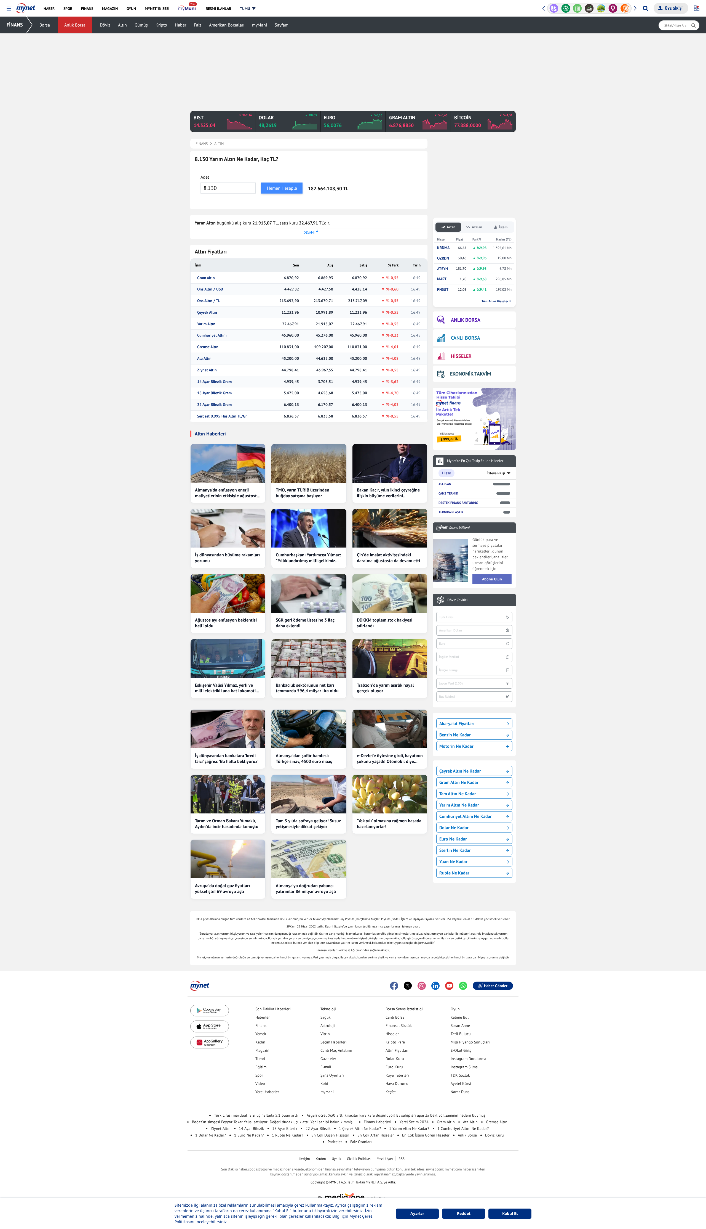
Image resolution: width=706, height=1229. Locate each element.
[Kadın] (613, 8)
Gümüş (141, 25)
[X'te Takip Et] (408, 986)
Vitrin (325, 1033)
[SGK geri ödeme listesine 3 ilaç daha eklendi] (308, 593)
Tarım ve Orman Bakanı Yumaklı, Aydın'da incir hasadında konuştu (226, 823)
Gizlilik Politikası (359, 1158)
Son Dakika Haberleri (273, 1008)
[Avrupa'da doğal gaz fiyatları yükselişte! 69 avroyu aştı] (228, 859)
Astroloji (327, 1025)
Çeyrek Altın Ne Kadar (460, 771)
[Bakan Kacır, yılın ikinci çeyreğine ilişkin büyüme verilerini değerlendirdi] (389, 463)
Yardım (321, 1158)
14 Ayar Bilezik (251, 1128)
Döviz (105, 25)
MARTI (442, 279)
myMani (259, 25)
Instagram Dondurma (468, 1058)
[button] (9, 9)
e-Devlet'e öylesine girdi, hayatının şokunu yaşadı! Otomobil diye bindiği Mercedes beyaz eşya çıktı (390, 758)
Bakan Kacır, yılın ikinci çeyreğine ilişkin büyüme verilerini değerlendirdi (388, 493)
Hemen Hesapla (282, 188)
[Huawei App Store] (209, 1042)
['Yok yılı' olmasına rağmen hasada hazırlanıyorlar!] (389, 794)
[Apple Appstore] (209, 1026)
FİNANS (15, 25)
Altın (122, 25)
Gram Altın (206, 278)
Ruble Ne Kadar (454, 873)
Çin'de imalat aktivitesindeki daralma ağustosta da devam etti (388, 557)
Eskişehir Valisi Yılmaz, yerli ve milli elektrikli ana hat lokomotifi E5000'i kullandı (226, 688)
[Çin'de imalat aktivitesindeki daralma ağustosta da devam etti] (389, 528)
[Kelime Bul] (577, 8)
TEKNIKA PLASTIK (450, 512)
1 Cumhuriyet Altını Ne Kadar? (463, 1128)
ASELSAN (444, 484)
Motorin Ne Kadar (456, 746)
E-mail (325, 1066)
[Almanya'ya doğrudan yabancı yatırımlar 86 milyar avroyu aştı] (308, 859)
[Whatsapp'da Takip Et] (463, 986)
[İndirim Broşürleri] (554, 8)
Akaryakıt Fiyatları (456, 723)
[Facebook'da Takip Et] (394, 986)
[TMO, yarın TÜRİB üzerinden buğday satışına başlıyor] (308, 463)
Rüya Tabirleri (397, 1075)
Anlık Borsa (74, 25)
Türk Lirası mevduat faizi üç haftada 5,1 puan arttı (256, 1115)
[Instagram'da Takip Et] (422, 986)
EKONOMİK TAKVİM (470, 374)
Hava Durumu (397, 1083)
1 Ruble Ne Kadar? (287, 1135)
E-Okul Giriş (461, 1050)
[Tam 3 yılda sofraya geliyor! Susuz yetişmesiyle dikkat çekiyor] (308, 794)
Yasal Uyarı (385, 1158)
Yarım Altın (206, 324)
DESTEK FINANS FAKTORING (458, 503)
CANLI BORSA (465, 338)
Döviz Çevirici (457, 600)
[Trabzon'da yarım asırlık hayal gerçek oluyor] (389, 658)
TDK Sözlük (460, 1075)
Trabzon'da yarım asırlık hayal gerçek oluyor (385, 688)
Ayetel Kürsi (461, 1083)
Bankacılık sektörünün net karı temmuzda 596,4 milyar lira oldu (307, 688)
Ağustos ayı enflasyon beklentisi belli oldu (226, 622)
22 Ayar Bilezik (318, 1128)
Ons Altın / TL (208, 300)
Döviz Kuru (494, 1135)
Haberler (262, 1017)
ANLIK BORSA (465, 320)
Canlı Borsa (395, 1017)
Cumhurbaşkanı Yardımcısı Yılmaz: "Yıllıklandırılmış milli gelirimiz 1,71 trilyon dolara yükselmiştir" (308, 558)
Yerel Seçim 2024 (414, 1121)
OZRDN (443, 258)
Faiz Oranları (361, 1141)
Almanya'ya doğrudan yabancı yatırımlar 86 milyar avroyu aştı (306, 888)
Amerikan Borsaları (226, 25)
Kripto (161, 25)
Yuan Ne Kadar (453, 861)
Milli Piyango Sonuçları (470, 1042)
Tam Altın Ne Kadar (457, 793)
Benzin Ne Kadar (455, 735)
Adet (204, 177)
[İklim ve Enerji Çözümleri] (601, 8)
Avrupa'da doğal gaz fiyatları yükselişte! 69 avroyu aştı (222, 888)
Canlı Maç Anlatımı (336, 1050)
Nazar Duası (460, 1091)
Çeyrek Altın (207, 312)
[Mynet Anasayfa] (25, 6)
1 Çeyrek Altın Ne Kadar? (360, 1128)
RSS (402, 1158)
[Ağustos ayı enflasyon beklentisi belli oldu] (228, 593)
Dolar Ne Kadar (454, 827)
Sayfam (281, 25)
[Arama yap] (645, 8)
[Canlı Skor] (566, 8)
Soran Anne (460, 1025)
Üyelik (336, 1158)
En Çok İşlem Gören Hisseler (426, 1135)
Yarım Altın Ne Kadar (459, 805)
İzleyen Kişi (496, 473)
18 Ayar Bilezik (284, 1128)
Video (260, 1083)
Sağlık (325, 1017)
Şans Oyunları (332, 1075)
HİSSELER (461, 356)
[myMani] (187, 9)
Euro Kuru (394, 1066)
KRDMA (443, 247)
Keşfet (391, 1091)
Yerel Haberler (267, 1091)
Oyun (455, 1008)
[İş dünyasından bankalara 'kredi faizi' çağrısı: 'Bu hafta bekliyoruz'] (228, 729)
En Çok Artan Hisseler (375, 1135)
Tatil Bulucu (461, 1033)
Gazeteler (328, 1058)
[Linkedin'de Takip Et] (435, 986)
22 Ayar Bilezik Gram (214, 404)
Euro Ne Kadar (453, 839)
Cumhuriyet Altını (212, 335)
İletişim (304, 1158)
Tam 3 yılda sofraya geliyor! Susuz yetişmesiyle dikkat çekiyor (308, 823)
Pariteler (335, 1141)
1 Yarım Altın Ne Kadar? (409, 1128)
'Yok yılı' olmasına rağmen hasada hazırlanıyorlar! (389, 823)
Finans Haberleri (377, 1121)
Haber (180, 25)
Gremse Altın (207, 347)
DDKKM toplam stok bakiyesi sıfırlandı (384, 622)
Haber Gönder (495, 985)
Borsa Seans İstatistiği (404, 1008)
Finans (260, 1025)
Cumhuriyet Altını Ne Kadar (465, 816)
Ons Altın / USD (210, 289)
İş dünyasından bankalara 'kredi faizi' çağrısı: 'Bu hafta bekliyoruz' (226, 758)
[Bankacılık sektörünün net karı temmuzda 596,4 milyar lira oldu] (308, 658)
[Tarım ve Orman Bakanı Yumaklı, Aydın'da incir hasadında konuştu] (228, 794)
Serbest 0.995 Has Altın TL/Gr (222, 416)
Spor (259, 1075)
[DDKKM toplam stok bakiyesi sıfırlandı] (389, 593)
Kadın (260, 1042)
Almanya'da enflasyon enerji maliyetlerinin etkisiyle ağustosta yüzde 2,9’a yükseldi (227, 493)
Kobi (324, 1083)
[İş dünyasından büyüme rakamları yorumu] (228, 528)
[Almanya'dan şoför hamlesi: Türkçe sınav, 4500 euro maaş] (308, 729)
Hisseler (392, 1033)
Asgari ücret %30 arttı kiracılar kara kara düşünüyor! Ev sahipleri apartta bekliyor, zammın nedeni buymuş (396, 1115)
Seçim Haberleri (333, 1042)
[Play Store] (209, 1011)
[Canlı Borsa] (589, 8)
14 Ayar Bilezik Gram (214, 381)
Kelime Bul (460, 1017)
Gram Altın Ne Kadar (458, 782)
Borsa (44, 25)
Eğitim (260, 1066)
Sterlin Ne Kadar (455, 850)
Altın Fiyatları (397, 1050)
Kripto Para (395, 1042)
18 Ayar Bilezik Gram (214, 393)
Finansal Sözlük (399, 1025)
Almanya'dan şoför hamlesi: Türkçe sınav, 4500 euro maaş (304, 758)
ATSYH (442, 268)
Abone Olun (492, 579)
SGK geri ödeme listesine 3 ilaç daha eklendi (305, 622)
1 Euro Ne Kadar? (249, 1135)
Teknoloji (328, 1008)
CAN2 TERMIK (448, 493)
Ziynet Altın (207, 370)
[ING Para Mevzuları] (625, 8)
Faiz (197, 25)
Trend (260, 1058)
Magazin (262, 1050)
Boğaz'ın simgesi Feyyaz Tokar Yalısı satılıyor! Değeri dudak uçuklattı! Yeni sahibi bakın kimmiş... (273, 1121)
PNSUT (442, 289)
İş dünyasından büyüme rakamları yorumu (227, 557)
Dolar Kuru (395, 1058)
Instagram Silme (464, 1066)
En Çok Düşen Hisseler (330, 1135)
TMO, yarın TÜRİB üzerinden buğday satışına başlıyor (302, 492)
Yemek (260, 1033)
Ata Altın (204, 358)
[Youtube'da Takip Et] (449, 986)
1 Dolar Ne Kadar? (210, 1135)
